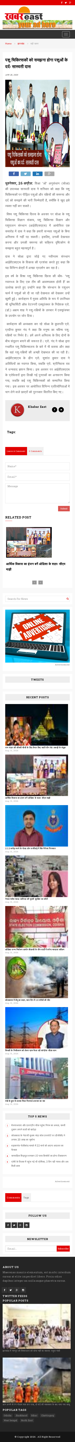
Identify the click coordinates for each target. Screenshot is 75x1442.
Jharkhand (21, 1415)
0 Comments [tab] (35, 451)
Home (8, 43)
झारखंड (21, 43)
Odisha (8, 1415)
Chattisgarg (47, 1415)
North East (27, 1420)
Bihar (34, 1415)
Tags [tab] (26, 1197)
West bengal (10, 1420)
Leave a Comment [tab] (16, 451)
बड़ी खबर (35, 43)
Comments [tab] (13, 1197)
